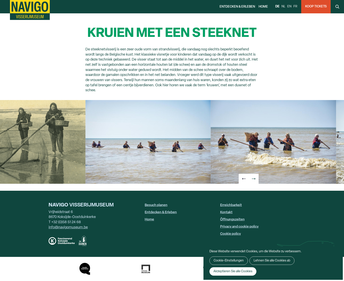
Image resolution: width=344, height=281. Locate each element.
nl (283, 6)
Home (263, 6)
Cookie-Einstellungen (229, 260)
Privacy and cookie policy (239, 226)
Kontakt (226, 212)
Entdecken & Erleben (237, 6)
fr (295, 6)
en (289, 6)
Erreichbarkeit (231, 205)
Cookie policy (230, 234)
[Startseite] (30, 10)
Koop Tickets (316, 6)
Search (337, 6)
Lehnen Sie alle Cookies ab (272, 260)
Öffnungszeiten (232, 219)
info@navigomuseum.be (68, 227)
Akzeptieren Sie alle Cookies (232, 271)
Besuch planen (156, 205)
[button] (244, 179)
